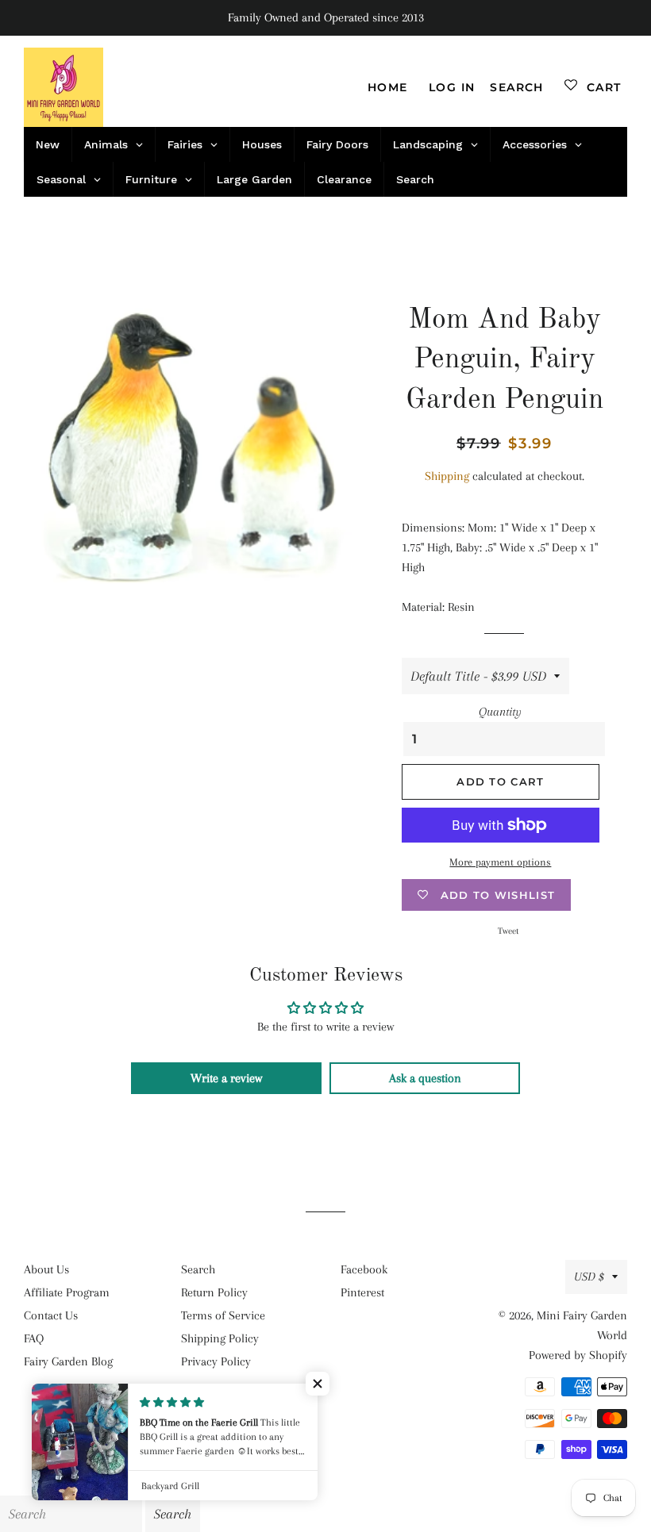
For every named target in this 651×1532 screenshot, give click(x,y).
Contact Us (51, 1315)
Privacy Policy (216, 1361)
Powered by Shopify (578, 1355)
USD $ (589, 1276)
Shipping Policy (220, 1338)
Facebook (364, 1269)
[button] (317, 1384)
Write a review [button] (226, 1078)
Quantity (500, 712)
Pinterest (362, 1292)
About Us (46, 1269)
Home (388, 87)
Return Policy (214, 1292)
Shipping (447, 476)
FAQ (34, 1338)
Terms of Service (223, 1315)
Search (198, 1269)
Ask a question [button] (425, 1078)
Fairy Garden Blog (68, 1361)
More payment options (500, 862)
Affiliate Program (67, 1292)
